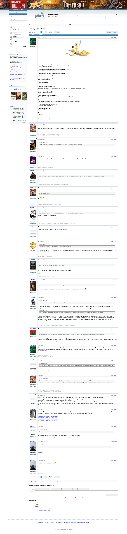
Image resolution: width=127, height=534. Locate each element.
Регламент (51, 522)
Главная (15, 26)
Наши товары (85, 522)
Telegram (79, 522)
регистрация (15, 12)
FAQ (56, 522)
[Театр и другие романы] (24, 99)
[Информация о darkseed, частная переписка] (33, 220)
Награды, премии (17, 34)
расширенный (112, 17)
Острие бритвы (17, 89)
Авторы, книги (16, 29)
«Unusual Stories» (14, 74)
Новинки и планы (17, 31)
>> (25, 120)
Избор (81, 127)
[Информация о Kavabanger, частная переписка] (33, 334)
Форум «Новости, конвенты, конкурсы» (51, 24)
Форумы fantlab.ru (37, 24)
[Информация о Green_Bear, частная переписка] (33, 45)
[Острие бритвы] (18, 99)
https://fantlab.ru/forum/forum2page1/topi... (48, 416)
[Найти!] (116, 15)
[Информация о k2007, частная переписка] (33, 269)
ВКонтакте (73, 522)
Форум (24, 46)
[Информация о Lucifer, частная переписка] (33, 248)
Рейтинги (15, 36)
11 (51, 32)
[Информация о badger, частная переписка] (33, 305)
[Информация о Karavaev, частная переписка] (33, 402)
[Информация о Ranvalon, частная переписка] (33, 164)
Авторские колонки (17, 43)
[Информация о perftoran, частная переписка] (33, 451)
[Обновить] (26, 89)
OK (24, 21)
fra (45, 522)
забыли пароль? (21, 12)
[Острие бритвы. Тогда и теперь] (13, 99)
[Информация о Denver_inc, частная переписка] (33, 132)
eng (43, 522)
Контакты (60, 522)
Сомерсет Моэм (17, 88)
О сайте (40, 522)
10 (49, 32)
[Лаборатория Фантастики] (40, 15)
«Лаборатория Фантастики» (66, 529)
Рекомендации (16, 39)
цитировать (114, 37)
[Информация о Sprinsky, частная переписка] (33, 179)
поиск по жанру (102, 17)
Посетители (15, 41)
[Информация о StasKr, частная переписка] (33, 233)
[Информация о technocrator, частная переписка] (33, 149)
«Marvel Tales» (22, 74)
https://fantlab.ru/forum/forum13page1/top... (48, 419)
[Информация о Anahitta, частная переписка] (33, 291)
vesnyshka (12, 106)
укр (47, 522)
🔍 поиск (57, 32)
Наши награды (66, 522)
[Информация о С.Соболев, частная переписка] (33, 418)
